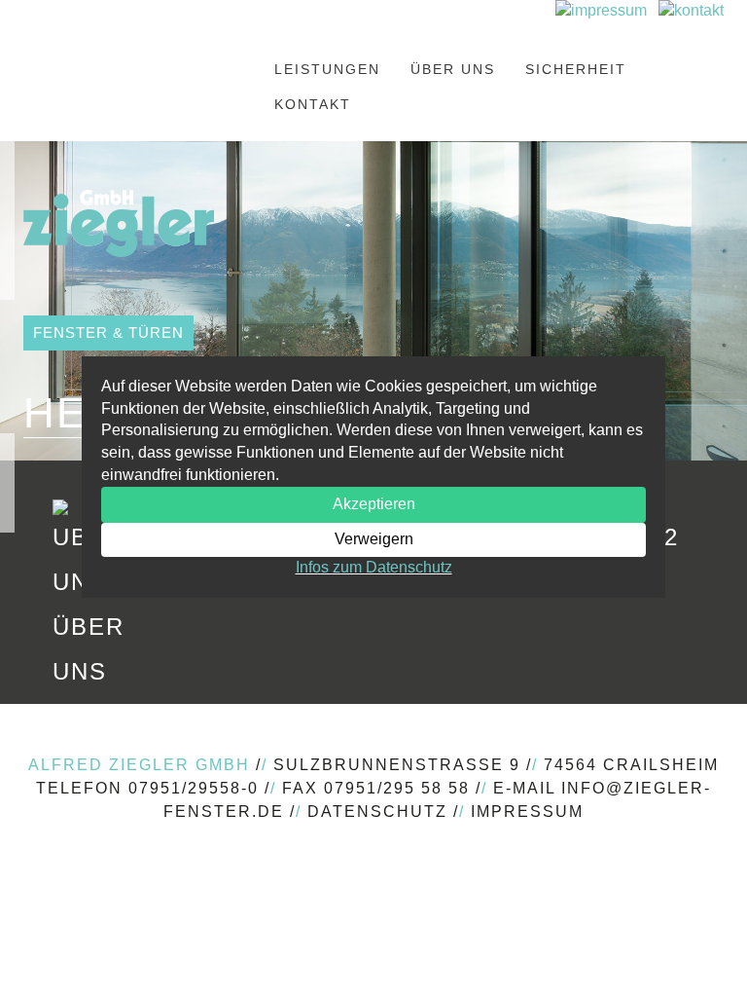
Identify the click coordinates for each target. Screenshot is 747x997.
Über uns (452, 69)
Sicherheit (575, 69)
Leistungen (327, 69)
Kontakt (312, 104)
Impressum (527, 811)
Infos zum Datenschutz (374, 567)
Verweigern (374, 539)
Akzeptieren (374, 504)
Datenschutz (377, 811)
